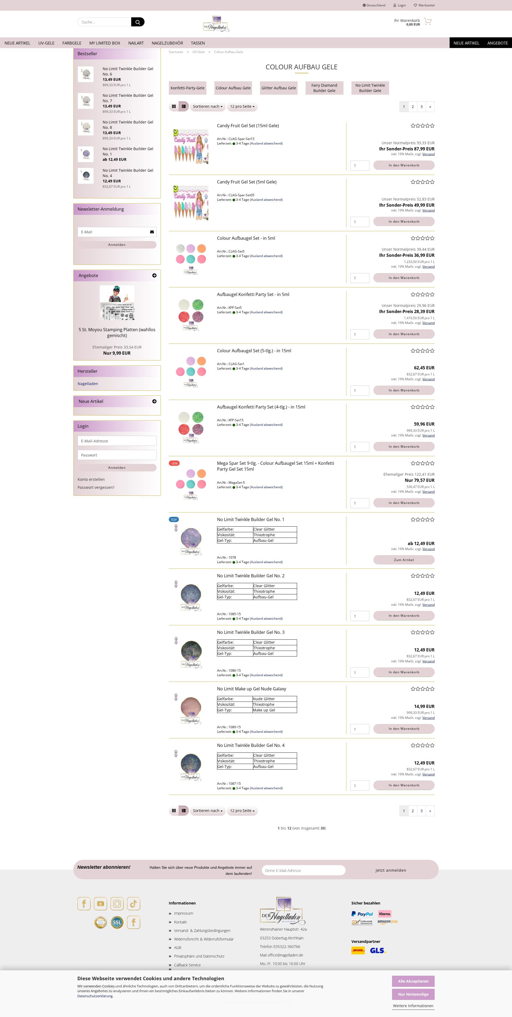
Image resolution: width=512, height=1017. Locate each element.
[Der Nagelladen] (216, 24)
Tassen (198, 43)
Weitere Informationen (413, 1005)
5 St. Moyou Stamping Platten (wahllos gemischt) (117, 333)
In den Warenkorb (404, 165)
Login (401, 5)
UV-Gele (46, 43)
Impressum (183, 913)
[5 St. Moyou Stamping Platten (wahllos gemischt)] (117, 302)
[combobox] (208, 106)
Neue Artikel (17, 43)
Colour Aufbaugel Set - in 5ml (246, 238)
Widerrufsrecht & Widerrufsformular (204, 939)
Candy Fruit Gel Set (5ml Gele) (247, 182)
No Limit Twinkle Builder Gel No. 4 (251, 745)
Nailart (136, 43)
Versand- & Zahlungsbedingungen (202, 930)
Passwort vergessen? (96, 487)
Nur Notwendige (413, 994)
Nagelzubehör (167, 43)
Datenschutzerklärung (95, 996)
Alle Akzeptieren (413, 981)
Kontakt (180, 921)
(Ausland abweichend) (266, 143)
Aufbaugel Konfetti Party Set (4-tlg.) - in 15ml (261, 407)
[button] (174, 106)
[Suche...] (138, 21)
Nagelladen (88, 383)
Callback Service (187, 964)
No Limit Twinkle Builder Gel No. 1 (251, 519)
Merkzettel (426, 5)
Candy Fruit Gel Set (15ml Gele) (248, 126)
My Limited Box (104, 43)
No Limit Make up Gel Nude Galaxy (251, 689)
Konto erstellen (91, 479)
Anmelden (117, 244)
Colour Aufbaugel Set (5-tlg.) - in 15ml (254, 351)
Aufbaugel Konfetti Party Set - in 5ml (253, 294)
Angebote (497, 43)
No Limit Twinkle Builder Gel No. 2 (251, 576)
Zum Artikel (404, 560)
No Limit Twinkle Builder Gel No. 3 (251, 632)
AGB (177, 947)
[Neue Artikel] (154, 401)
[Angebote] (154, 276)
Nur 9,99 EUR (117, 350)
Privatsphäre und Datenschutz (199, 956)
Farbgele (71, 43)
